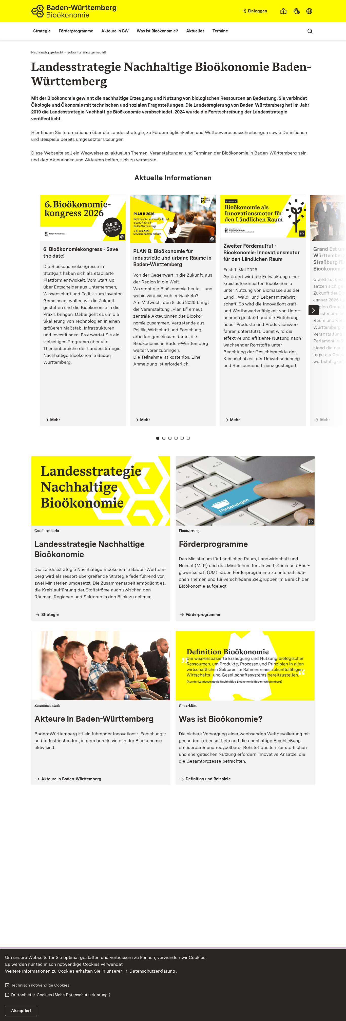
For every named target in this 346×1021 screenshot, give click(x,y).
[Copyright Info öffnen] (122, 237)
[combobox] (309, 11)
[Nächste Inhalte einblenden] (314, 310)
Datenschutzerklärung (152, 971)
